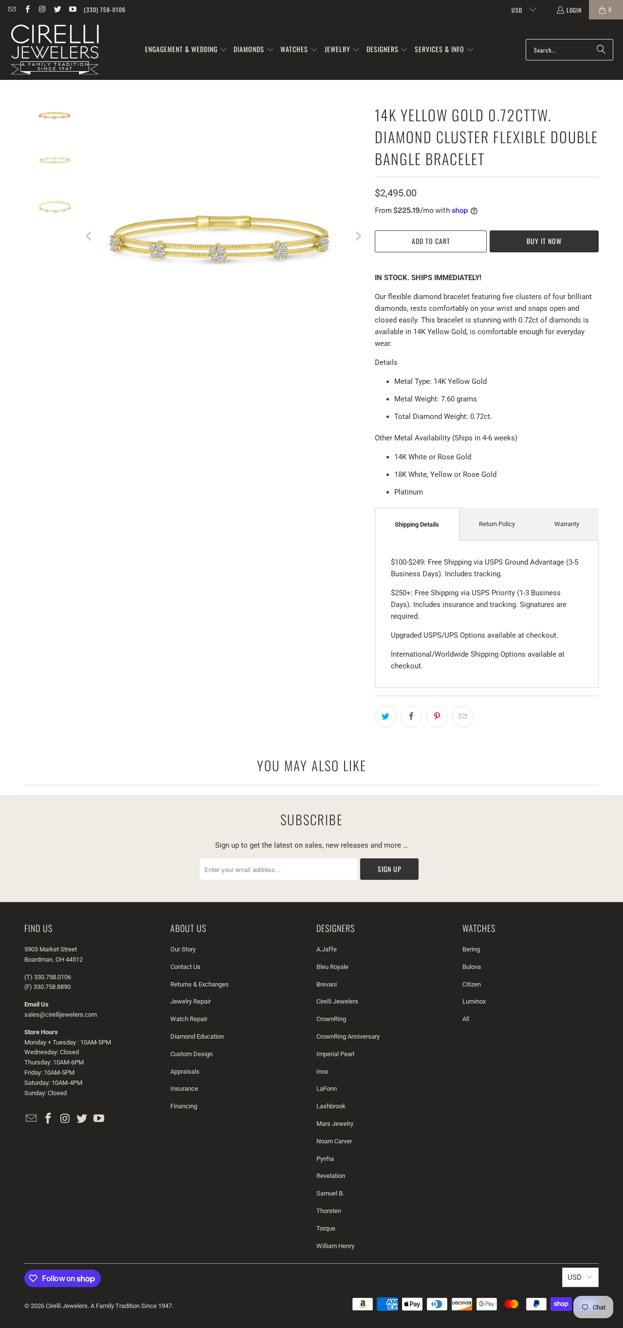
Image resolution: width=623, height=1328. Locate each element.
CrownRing (331, 1019)
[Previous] (89, 236)
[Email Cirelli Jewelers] (11, 9)
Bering (471, 949)
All (465, 1019)
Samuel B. (330, 1193)
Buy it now (544, 241)
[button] (186, 50)
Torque (325, 1228)
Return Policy (497, 524)
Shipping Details (417, 524)
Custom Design (191, 1054)
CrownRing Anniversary (348, 1036)
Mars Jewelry (334, 1123)
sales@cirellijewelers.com (60, 1014)
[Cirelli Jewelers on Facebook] (26, 9)
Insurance (184, 1088)
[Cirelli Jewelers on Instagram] (42, 9)
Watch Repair (188, 1019)
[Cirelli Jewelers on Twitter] (57, 9)
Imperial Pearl (335, 1054)
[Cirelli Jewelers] (55, 49)
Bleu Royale (332, 966)
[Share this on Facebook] (411, 716)
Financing (183, 1106)
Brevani (326, 984)
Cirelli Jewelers (337, 1001)
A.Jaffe (326, 949)
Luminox (474, 1001)
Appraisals (185, 1071)
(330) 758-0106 (105, 9)
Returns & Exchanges (199, 984)
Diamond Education (197, 1036)
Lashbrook (331, 1106)
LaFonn (326, 1088)
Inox (322, 1071)
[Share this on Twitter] (385, 716)
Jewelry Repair (190, 1001)
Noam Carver (334, 1141)
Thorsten (328, 1210)
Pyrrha (325, 1158)
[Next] (358, 236)
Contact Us (185, 966)
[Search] (601, 49)
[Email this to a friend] (463, 716)
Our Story (183, 949)
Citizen (471, 984)
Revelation (330, 1175)
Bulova (471, 966)
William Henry (335, 1246)
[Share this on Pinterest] (437, 716)
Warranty (566, 524)
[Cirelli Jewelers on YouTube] (72, 9)
